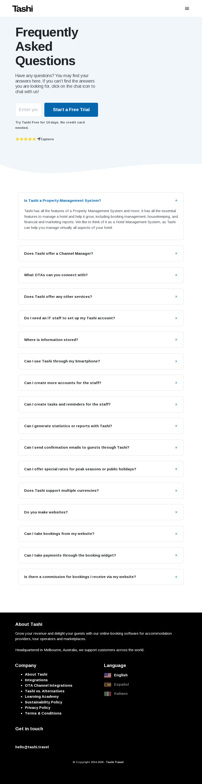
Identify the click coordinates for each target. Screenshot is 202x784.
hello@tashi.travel (32, 747)
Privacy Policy (37, 707)
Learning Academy (42, 696)
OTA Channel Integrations (48, 685)
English (121, 675)
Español (121, 684)
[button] (101, 200)
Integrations (36, 680)
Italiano (121, 693)
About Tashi (36, 674)
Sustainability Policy (43, 702)
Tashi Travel (114, 762)
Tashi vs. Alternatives (45, 691)
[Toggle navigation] (187, 8)
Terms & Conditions (43, 713)
